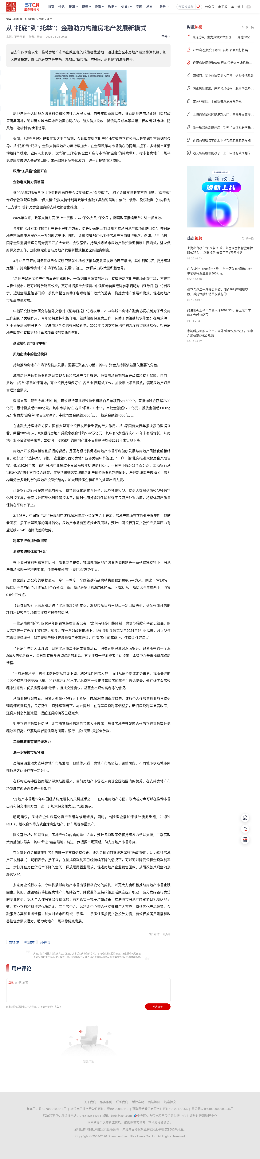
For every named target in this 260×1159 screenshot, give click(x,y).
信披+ (125, 6)
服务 (163, 6)
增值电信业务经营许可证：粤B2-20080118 (99, 1109)
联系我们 (122, 1102)
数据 (111, 6)
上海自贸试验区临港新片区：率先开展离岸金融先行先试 (223, 114)
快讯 (61, 6)
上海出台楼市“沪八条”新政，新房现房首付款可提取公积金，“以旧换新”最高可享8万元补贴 (220, 250)
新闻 (72, 6)
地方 (149, 6)
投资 (98, 6)
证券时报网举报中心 (203, 1115)
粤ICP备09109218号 (53, 1109)
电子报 (222, 7)
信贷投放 (13, 942)
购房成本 (29, 942)
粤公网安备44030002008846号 (212, 1109)
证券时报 (30, 19)
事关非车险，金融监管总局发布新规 (217, 101)
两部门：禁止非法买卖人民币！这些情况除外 (223, 75)
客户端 (235, 7)
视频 (85, 6)
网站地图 (154, 1102)
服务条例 (106, 1102)
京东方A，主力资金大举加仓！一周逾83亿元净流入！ (223, 37)
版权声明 (138, 1102)
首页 (51, 6)
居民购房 (45, 942)
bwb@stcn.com (121, 1115)
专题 (139, 6)
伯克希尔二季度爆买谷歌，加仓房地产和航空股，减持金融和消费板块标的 (217, 291)
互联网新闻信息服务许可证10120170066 (160, 1109)
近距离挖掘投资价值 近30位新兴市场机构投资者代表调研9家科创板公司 (223, 62)
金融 (41, 19)
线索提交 (170, 1102)
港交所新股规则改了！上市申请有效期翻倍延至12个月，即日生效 (223, 153)
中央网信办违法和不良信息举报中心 (161, 1115)
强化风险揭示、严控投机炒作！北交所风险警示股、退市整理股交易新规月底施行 (223, 88)
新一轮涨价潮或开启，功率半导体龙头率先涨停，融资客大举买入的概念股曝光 (223, 127)
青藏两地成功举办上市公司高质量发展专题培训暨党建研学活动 (223, 140)
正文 (49, 19)
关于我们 (90, 1102)
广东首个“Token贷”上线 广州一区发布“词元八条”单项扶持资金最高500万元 (219, 270)
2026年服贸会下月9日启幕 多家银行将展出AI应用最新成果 (223, 50)
